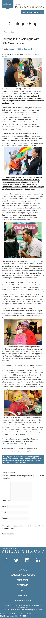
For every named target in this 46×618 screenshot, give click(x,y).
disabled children (8, 460)
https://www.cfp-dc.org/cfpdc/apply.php (16, 451)
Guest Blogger (24, 457)
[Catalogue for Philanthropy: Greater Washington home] (23, 4)
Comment (6, 501)
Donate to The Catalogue (32, 12)
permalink (23, 462)
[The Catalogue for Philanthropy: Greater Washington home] (23, 550)
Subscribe (23, 580)
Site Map (22, 595)
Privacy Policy (22, 600)
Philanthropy (29, 460)
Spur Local (28, 49)
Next (13, 32)
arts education (13, 459)
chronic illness (30, 459)
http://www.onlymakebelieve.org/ (14, 444)
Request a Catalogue (23, 575)
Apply (23, 590)
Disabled (38, 459)
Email (4, 512)
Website (5, 518)
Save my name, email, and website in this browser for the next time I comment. (23, 527)
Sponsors (22, 585)
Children (21, 459)
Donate (23, 570)
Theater (36, 460)
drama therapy (19, 460)
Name (4, 507)
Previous (6, 32)
